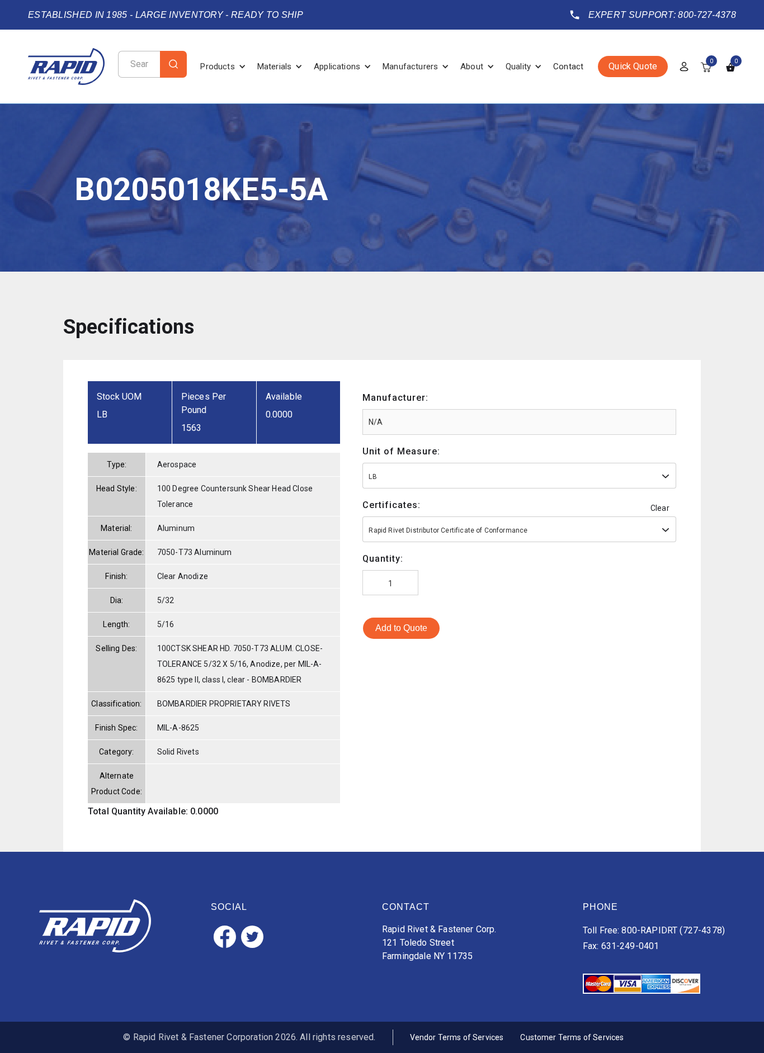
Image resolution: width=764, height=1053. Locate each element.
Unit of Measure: (401, 451)
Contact (568, 66)
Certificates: (391, 505)
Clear (659, 508)
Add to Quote (401, 628)
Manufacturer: (395, 397)
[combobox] (519, 475)
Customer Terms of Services (572, 1037)
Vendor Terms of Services (457, 1037)
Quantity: (382, 558)
